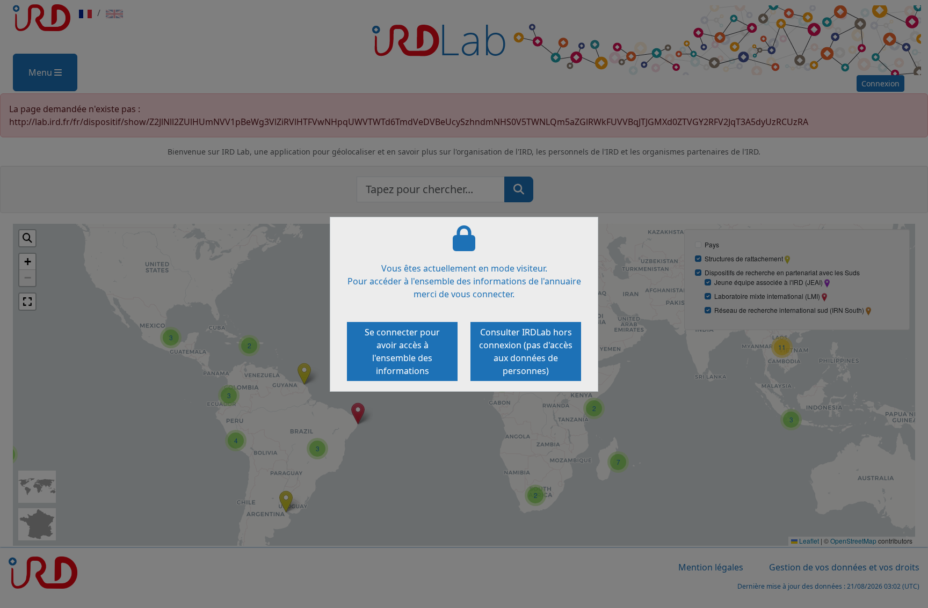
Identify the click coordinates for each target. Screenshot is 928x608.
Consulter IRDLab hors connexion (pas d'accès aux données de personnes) (525, 351)
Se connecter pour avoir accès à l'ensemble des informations (402, 351)
